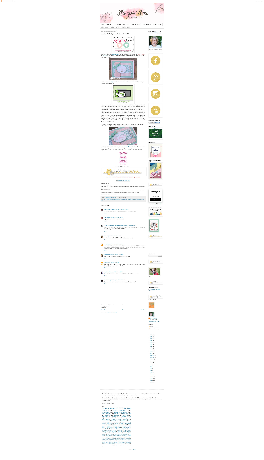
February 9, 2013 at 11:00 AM (122, 209)
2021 (151, 340)
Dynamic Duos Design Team (124, 199)
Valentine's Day (114, 420)
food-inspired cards (120, 438)
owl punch (128, 438)
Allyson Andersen (123, 152)
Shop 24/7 (109, 24)
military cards (128, 442)
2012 (151, 378)
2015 (151, 349)
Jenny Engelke (123, 158)
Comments (152, 329)
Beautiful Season (109, 436)
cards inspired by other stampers (121, 434)
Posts (151, 326)
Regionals (104, 443)
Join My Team (135, 24)
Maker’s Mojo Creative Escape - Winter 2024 (115, 27)
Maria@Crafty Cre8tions (109, 209)
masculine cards (109, 418)
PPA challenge (122, 426)
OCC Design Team (121, 418)
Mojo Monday (114, 81)
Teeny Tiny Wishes (116, 419)
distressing (108, 430)
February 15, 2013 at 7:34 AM (118, 279)
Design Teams (157, 24)
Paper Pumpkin (146, 24)
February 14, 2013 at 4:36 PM (115, 271)
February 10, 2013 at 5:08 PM (116, 254)
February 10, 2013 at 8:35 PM (112, 262)
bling (105, 199)
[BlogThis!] (121, 197)
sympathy (112, 439)
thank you (104, 416)
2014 (151, 351)
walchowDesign (107, 279)
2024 (151, 334)
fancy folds (109, 423)
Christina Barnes (123, 153)
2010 (151, 382)
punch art (123, 422)
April (151, 370)
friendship (107, 415)
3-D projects (122, 416)
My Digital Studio (123, 439)
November (152, 357)
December (152, 355)
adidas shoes (151, 290)
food (114, 438)
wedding (115, 426)
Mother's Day (124, 428)
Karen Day (123, 156)
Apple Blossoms (127, 430)
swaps (129, 420)
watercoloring (126, 427)
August (151, 362)
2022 (151, 338)
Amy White (123, 164)
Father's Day (104, 432)
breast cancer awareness (120, 443)
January (151, 375)
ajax (105, 262)
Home (102, 24)
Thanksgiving (128, 423)
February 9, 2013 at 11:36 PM (115, 235)
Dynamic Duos (115, 54)
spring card (120, 431)
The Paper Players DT (110, 408)
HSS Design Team (108, 422)
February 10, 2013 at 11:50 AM (118, 243)
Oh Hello (132, 199)
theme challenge (126, 413)
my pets (126, 419)
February (152, 374)
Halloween (116, 422)
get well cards (113, 431)
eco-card (128, 443)
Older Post (143, 309)
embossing (105, 412)
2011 (151, 380)
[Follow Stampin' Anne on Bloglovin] (154, 123)
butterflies (109, 199)
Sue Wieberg (107, 254)
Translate (159, 32)
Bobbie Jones (123, 161)
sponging (114, 430)
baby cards (109, 427)
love (122, 423)
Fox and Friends (112, 432)
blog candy (117, 427)
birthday (116, 413)
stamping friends (105, 439)
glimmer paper (107, 424)
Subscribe (155, 199)
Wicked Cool (105, 431)
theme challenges (120, 412)
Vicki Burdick (123, 155)
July (151, 364)
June (151, 366)
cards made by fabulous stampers (119, 442)
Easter (114, 424)
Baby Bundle (127, 431)
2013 (151, 353)
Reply (105, 213)
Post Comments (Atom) (112, 312)
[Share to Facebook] (124, 197)
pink (109, 426)
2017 (151, 348)
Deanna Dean (123, 157)
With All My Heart (109, 442)
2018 (151, 346)
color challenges (114, 199)
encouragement (122, 424)
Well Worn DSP (111, 443)
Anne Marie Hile (123, 160)
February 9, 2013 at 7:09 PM (117, 217)
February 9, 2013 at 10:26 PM (129, 225)
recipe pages (108, 435)
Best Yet (116, 436)
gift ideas (123, 420)
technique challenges (117, 435)
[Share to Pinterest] (125, 197)
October (151, 359)
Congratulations (105, 420)
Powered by (152, 203)
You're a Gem (115, 428)
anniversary (120, 430)
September (152, 361)
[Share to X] (122, 197)
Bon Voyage (117, 439)
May (151, 368)
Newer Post (103, 309)
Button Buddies (105, 428)
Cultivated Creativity (121, 24)
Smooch (119, 432)
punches (116, 423)
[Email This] (120, 197)
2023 (151, 336)
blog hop (125, 415)
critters (124, 432)
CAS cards (113, 416)
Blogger (134, 449)
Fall (130, 416)
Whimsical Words (108, 438)
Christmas (116, 415)
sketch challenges (137, 199)
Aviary (124, 435)
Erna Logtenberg (123, 162)
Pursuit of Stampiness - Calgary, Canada (113, 225)
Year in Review (110, 434)
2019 (151, 344)
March (151, 372)
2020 (151, 342)
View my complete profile (153, 321)
